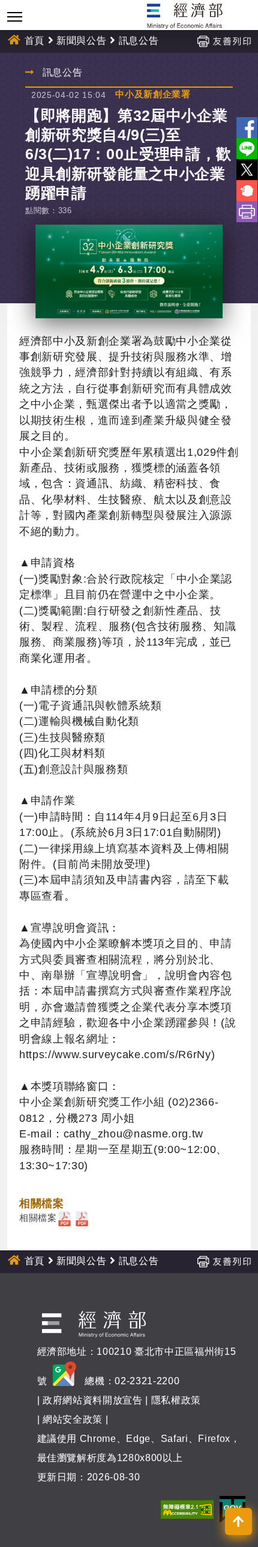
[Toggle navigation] (14, 16)
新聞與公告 (81, 40)
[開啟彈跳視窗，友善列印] (224, 40)
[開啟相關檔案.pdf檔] (64, 1217)
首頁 (34, 40)
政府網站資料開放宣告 (93, 1400)
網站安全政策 (73, 1419)
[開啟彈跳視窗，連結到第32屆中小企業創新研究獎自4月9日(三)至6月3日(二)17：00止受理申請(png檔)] (129, 271)
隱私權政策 (176, 1400)
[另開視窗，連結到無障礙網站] (187, 1509)
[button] (238, 1521)
